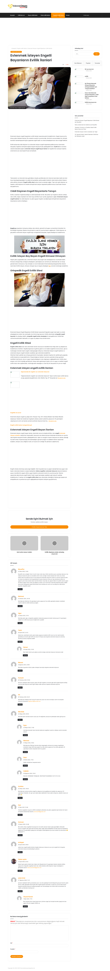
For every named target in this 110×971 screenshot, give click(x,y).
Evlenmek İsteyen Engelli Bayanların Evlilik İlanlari (87, 120)
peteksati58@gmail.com (39, 811)
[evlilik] (79, 79)
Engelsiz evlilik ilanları (58, 15)
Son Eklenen (78, 63)
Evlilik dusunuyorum (90, 102)
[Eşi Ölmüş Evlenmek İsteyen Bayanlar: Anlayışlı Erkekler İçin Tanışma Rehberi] (79, 86)
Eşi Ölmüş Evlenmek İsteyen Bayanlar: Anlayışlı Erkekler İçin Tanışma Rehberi (91, 86)
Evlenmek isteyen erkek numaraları (83, 131)
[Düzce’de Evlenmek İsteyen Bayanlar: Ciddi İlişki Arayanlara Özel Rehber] (79, 95)
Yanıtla (20, 589)
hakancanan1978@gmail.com (34, 867)
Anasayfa (12, 15)
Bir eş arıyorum (89, 69)
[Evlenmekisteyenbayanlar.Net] (17, 6)
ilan (50, 266)
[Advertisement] (55, 31)
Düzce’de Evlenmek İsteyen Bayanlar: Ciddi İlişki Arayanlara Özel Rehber (91, 95)
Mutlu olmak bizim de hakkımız (82, 124)
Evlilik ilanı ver (21, 15)
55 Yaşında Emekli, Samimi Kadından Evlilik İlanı (86, 134)
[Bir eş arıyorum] (79, 71)
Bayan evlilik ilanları (32, 15)
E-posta (12, 949)
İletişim (68, 15)
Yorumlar (97, 63)
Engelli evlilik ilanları (22, 48)
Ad (11, 943)
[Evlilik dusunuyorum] (79, 105)
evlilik (86, 76)
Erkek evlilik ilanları (45, 15)
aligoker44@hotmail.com (34, 701)
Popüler (88, 63)
